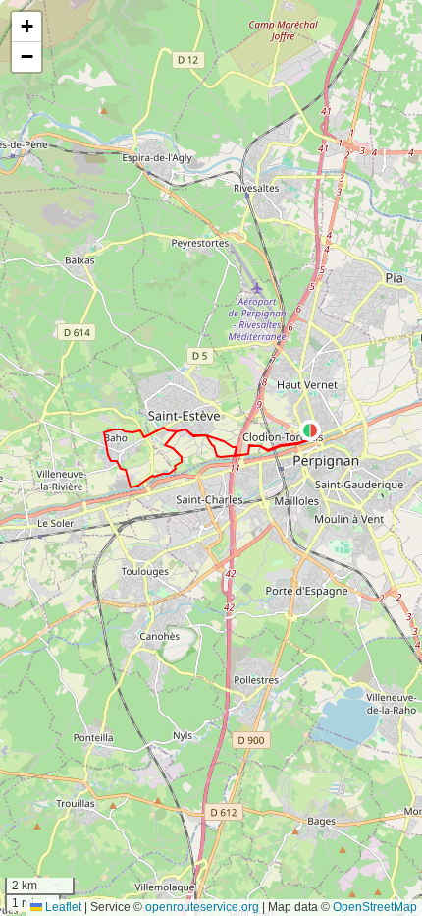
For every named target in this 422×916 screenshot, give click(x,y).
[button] (310, 430)
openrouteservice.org (202, 907)
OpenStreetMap (375, 907)
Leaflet (61, 907)
